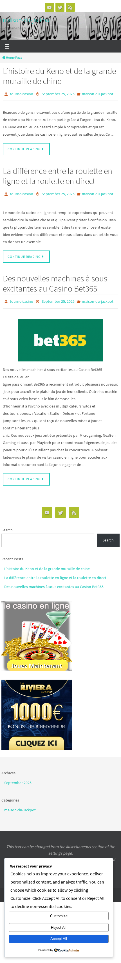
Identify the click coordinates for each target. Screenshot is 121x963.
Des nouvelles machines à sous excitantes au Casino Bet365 (55, 280)
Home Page (14, 58)
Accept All (58, 939)
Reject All (58, 927)
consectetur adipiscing (75, 855)
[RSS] (70, 7)
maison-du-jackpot (27, 20)
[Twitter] (59, 7)
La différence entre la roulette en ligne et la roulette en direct (57, 174)
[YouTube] (49, 7)
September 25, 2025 (58, 93)
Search (7, 526)
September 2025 (18, 778)
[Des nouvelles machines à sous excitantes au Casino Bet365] (60, 336)
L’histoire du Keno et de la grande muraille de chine (59, 75)
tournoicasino (21, 93)
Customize (59, 916)
